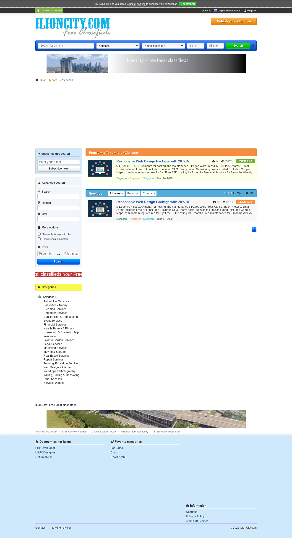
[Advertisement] (146, 116)
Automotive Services (56, 301)
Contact (40, 527)
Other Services (53, 379)
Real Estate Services (56, 355)
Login (208, 10)
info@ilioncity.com (61, 527)
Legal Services (53, 344)
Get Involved (43, 457)
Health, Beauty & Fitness (59, 328)
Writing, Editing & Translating (61, 375)
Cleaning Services (55, 309)
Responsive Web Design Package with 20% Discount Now (154, 161)
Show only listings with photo (57, 234)
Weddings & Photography (59, 371)
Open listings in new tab (55, 239)
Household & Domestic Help (61, 332)
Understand (188, 4)
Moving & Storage (55, 351)
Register (252, 10)
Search (238, 45)
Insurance (50, 336)
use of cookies (137, 4)
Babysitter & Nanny (55, 305)
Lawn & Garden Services (59, 340)
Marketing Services (55, 348)
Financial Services (55, 324)
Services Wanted (54, 382)
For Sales (117, 448)
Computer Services (55, 313)
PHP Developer (45, 448)
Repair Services (53, 359)
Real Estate (118, 457)
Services (49, 297)
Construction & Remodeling (61, 316)
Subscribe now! (58, 168)
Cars (114, 452)
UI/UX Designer (45, 452)
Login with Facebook (229, 10)
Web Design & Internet (57, 367)
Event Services (53, 320)
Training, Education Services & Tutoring (68, 363)
